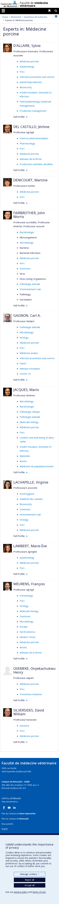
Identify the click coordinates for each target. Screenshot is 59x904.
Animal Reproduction (31, 82)
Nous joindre (7, 824)
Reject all (29, 879)
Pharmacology (27, 143)
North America (27, 631)
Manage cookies (29, 874)
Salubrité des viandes (31, 498)
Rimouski (24, 818)
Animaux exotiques (30, 368)
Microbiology (27, 242)
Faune (23, 363)
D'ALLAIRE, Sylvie (27, 45)
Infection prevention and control (37, 76)
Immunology (26, 595)
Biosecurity (26, 87)
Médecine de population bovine (36, 466)
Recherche (16, 17)
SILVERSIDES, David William (28, 712)
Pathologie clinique (30, 411)
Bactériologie (27, 232)
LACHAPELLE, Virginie (30, 482)
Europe (24, 626)
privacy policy (21, 892)
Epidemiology (27, 66)
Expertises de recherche (35, 17)
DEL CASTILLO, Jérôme (31, 126)
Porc (22, 71)
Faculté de (34, 4)
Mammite (25, 455)
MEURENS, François (29, 583)
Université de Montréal (9, 4)
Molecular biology (29, 422)
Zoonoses (25, 268)
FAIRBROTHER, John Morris (29, 214)
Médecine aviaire (29, 353)
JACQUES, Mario (26, 389)
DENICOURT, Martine (30, 180)
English (5, 829)
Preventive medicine (31, 694)
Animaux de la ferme (31, 158)
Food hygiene (27, 493)
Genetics (24, 725)
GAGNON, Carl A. (27, 315)
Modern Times (28, 637)
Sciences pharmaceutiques (34, 138)
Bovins (23, 461)
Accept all (29, 885)
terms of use (39, 892)
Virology (24, 337)
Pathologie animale (30, 284)
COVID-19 (25, 373)
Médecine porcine (29, 61)
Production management (33, 110)
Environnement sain (30, 289)
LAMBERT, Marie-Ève (30, 545)
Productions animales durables (36, 164)
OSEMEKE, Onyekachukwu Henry (34, 670)
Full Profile (19, 116)
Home (5, 17)
